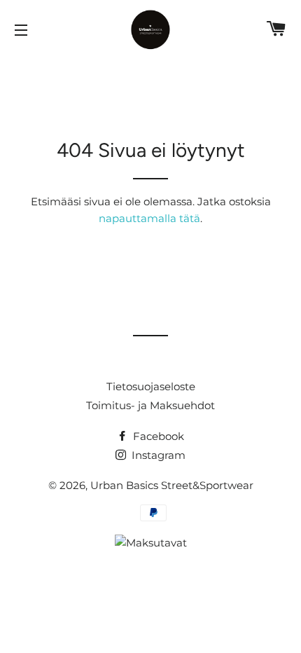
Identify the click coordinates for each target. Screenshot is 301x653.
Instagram (157, 455)
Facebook (157, 436)
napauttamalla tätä (149, 218)
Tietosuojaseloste (150, 386)
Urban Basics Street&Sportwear (171, 485)
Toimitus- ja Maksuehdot (150, 405)
